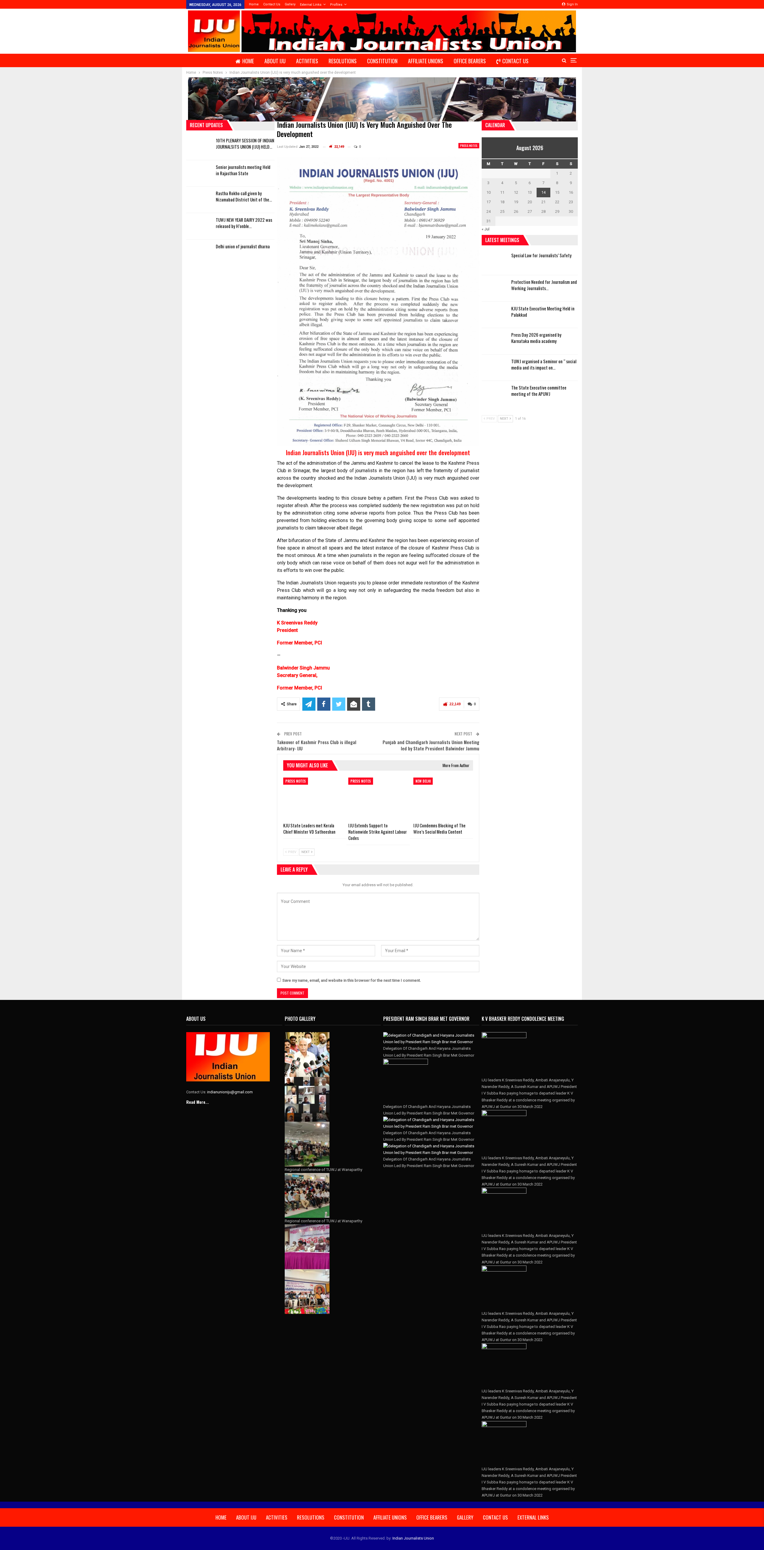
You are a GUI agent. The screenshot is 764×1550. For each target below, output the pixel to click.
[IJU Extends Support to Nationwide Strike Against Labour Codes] (378, 798)
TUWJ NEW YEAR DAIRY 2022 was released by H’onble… (244, 222)
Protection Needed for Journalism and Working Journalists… (544, 284)
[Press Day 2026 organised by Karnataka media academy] (494, 341)
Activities (307, 61)
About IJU (275, 61)
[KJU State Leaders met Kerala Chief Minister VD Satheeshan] (313, 798)
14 (543, 192)
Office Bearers (470, 61)
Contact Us (271, 4)
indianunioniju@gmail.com (230, 1092)
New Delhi (423, 781)
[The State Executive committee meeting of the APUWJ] (494, 394)
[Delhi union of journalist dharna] (199, 252)
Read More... (197, 1102)
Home (254, 4)
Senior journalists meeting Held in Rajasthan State (243, 170)
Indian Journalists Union (413, 1538)
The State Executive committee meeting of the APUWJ (538, 390)
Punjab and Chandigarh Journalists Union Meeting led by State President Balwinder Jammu (431, 745)
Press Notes (469, 145)
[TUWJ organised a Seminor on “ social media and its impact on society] (494, 367)
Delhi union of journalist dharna (243, 246)
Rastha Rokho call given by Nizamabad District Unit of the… (244, 196)
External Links (310, 5)
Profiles (336, 5)
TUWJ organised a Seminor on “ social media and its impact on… (543, 364)
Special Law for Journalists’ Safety (541, 255)
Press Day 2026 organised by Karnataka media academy (536, 337)
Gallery (290, 4)
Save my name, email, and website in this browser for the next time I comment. (351, 980)
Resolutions (343, 61)
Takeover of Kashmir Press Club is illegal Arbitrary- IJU (316, 745)
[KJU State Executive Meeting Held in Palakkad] (494, 314)
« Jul (485, 229)
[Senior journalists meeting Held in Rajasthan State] (199, 173)
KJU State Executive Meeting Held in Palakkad (542, 311)
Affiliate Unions (425, 61)
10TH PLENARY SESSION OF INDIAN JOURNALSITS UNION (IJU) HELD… (245, 143)
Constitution (382, 61)
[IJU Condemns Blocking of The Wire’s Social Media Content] (443, 798)
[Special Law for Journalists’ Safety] (494, 261)
